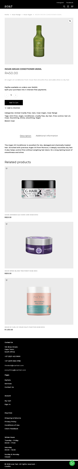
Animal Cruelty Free (23, 113)
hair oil (67, 116)
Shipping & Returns (13, 418)
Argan (21, 116)
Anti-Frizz (14, 116)
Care (34, 113)
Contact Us (9, 387)
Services (8, 384)
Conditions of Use (12, 425)
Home (7, 14)
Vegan (38, 118)
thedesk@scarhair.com (14, 365)
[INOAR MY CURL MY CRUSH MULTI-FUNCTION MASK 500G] (39, 301)
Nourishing (14, 118)
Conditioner (29, 116)
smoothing (30, 118)
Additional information (47, 136)
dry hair (49, 116)
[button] (72, 6)
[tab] (25, 136)
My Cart (8, 401)
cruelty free (40, 116)
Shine (22, 118)
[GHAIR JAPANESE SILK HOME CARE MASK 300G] (38, 189)
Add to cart (13, 102)
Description (25, 136)
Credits (8, 466)
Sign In (8, 404)
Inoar (7, 118)
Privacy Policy (10, 422)
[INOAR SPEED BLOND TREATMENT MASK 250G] (39, 245)
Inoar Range (16, 14)
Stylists (8, 380)
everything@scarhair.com (15, 370)
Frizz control (58, 116)
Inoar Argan (28, 14)
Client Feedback (11, 429)
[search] (64, 6)
